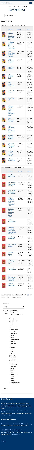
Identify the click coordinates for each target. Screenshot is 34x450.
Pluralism (13, 343)
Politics (13, 341)
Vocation (13, 335)
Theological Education (17, 314)
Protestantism (15, 321)
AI (11, 345)
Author (19, 29)
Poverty (13, 316)
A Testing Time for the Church (11, 262)
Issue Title (5, 303)
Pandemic (13, 366)
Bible (12, 351)
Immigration (14, 374)
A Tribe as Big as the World (10, 76)
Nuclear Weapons (15, 382)
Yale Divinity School (16, 434)
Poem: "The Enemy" (11, 91)
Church (13, 353)
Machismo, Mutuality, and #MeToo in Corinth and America (12, 230)
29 (2, 297)
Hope (12, 372)
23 (16, 295)
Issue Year (5, 310)
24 (19, 295)
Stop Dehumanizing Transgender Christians (12, 278)
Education (13, 360)
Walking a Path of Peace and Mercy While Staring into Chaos (11, 110)
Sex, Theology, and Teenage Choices (12, 184)
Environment (14, 362)
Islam (12, 376)
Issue (28, 29)
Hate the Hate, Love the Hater (11, 137)
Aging (12, 312)
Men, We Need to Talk (11, 175)
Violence (13, 331)
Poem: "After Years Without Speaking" (11, 54)
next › (14, 297)
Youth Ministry (15, 339)
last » (19, 297)
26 (25, 295)
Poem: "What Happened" (11, 84)
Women (13, 337)
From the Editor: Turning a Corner (10, 153)
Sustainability (14, 327)
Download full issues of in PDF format (13, 424)
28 (31, 295)
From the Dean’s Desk (11, 284)
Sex (11, 325)
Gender (13, 370)
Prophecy (13, 318)
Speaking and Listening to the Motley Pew (11, 36)
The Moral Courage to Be (12, 268)
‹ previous (9, 295)
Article (10, 29)
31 (8, 297)
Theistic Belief (14, 329)
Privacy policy (18, 430)
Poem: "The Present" (11, 67)
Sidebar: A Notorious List (12, 220)
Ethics (12, 368)
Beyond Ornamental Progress (11, 120)
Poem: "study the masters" (11, 237)
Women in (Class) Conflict (10, 254)
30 (5, 297)
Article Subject (13, 310)
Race (12, 323)
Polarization (14, 333)
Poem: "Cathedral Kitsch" (11, 61)
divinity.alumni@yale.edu (7, 415)
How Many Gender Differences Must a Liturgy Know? (11, 212)
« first (3, 295)
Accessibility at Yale (7, 430)
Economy (13, 358)
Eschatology (14, 364)
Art (11, 349)
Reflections (17, 10)
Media (12, 378)
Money (12, 380)
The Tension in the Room (12, 245)
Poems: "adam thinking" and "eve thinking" (12, 192)
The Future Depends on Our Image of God (11, 146)
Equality (13, 347)
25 (22, 295)
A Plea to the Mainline (11, 159)
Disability (13, 356)
